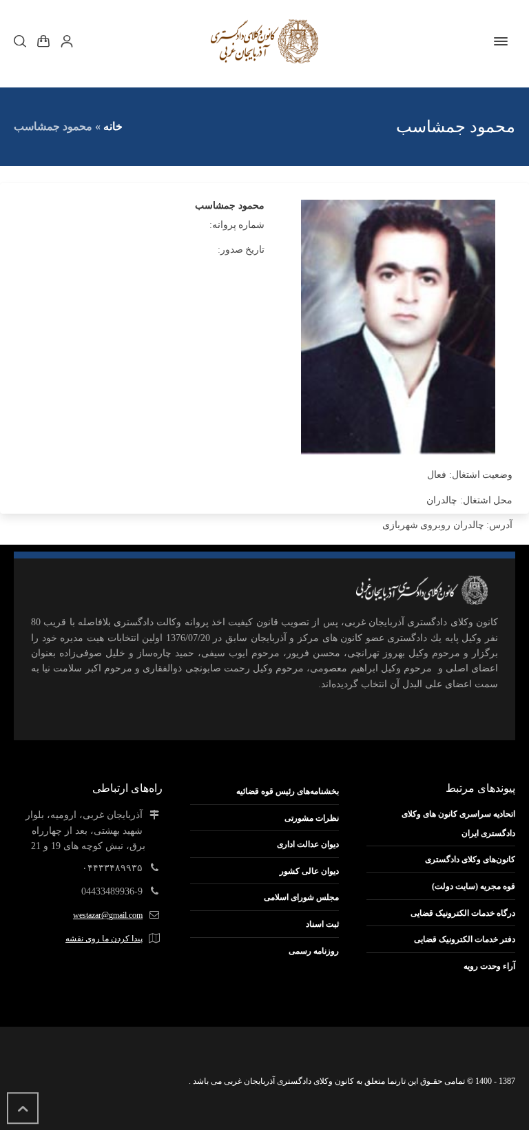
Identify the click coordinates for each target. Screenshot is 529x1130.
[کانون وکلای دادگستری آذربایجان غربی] (264, 41)
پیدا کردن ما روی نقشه (104, 938)
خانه (113, 126)
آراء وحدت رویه (489, 966)
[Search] (23, 41)
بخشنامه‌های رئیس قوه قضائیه (287, 791)
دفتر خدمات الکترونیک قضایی (464, 939)
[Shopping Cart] (43, 41)
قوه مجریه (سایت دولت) (473, 886)
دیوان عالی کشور (309, 871)
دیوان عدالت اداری (308, 844)
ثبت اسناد (322, 924)
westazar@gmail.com (108, 915)
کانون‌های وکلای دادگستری (470, 859)
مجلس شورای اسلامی (301, 897)
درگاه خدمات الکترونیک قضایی (463, 913)
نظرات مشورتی (311, 818)
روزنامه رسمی (314, 951)
